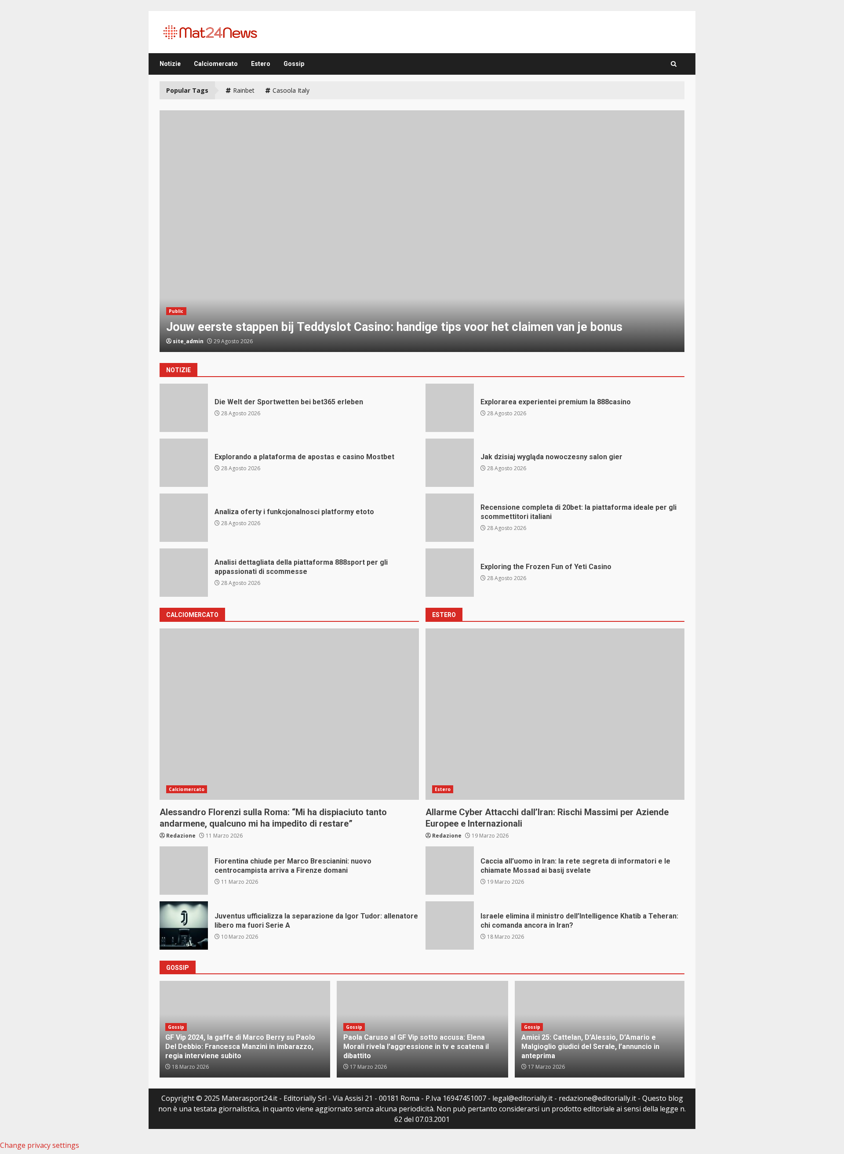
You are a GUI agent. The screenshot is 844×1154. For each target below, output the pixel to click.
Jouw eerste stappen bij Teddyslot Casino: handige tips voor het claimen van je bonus (422, 231)
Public (176, 311)
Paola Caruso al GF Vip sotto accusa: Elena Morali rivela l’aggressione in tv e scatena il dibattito (416, 1046)
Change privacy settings (39, 1145)
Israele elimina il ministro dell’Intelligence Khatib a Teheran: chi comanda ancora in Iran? (450, 925)
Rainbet (244, 90)
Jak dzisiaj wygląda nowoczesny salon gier (450, 463)
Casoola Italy (291, 90)
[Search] (674, 64)
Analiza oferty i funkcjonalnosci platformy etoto (184, 518)
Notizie (170, 63)
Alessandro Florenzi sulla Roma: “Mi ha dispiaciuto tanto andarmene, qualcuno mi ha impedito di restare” (289, 714)
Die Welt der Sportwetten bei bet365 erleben (184, 408)
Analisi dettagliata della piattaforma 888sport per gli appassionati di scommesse (184, 572)
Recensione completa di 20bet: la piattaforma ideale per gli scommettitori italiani (450, 518)
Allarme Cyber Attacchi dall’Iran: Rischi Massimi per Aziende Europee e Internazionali (555, 714)
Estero (260, 63)
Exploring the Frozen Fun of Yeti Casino (450, 572)
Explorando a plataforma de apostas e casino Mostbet (184, 463)
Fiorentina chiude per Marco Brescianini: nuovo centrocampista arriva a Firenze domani (184, 870)
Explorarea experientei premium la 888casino (450, 408)
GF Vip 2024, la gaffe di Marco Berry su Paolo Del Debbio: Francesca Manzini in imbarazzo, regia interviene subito (240, 1046)
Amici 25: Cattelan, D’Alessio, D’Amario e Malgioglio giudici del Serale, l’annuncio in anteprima (590, 1046)
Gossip (294, 63)
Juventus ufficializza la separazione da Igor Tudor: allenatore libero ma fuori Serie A (184, 925)
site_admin (188, 341)
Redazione (181, 835)
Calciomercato (216, 63)
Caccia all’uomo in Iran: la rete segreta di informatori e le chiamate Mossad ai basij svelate (450, 870)
